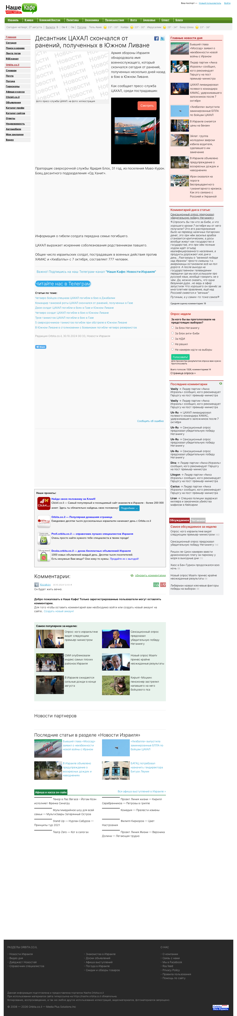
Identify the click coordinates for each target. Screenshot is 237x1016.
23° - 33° (113, 27)
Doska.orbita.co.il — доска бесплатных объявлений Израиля (91, 550)
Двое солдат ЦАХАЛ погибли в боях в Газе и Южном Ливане (74, 307)
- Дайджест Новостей (22, 962)
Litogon (175, 474)
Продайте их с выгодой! (124, 558)
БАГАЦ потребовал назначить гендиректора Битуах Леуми (147, 767)
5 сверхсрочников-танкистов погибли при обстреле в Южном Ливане (81, 322)
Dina (173, 462)
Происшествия (114, 19)
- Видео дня (15, 958)
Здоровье (149, 19)
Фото (133, 19)
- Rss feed (167, 966)
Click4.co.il (13, 97)
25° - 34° (172, 27)
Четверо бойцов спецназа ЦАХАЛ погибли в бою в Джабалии (75, 297)
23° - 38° (205, 27)
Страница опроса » (183, 373)
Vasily (174, 388)
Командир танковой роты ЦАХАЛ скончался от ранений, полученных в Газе (84, 302)
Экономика (92, 19)
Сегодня (11, 42)
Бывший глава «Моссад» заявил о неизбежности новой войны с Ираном (79, 745)
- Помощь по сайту (173, 978)
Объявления (13, 102)
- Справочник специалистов (25, 966)
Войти (227, 3)
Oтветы (10, 118)
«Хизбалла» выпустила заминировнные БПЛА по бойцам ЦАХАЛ (147, 745)
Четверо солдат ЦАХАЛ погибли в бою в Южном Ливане (72, 312)
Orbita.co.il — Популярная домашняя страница (81, 516)
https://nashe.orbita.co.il (87, 996)
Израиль (13, 19)
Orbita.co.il (12, 64)
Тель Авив (95, 27)
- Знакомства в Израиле (100, 954)
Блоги (179, 19)
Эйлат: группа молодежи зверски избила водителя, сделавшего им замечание (202, 143)
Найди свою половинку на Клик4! (73, 498)
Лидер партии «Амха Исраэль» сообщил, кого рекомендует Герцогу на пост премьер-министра (203, 70)
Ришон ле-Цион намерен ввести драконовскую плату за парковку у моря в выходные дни (193, 555)
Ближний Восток (49, 19)
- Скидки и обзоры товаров (102, 970)
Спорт (165, 19)
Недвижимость (15, 123)
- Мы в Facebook (171, 962)
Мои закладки (15, 134)
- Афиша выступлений (98, 962)
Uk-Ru (175, 412)
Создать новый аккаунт (59, 611)
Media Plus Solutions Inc (61, 1006)
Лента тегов (13, 53)
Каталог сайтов (15, 113)
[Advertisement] (100, 205)
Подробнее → (129, 508)
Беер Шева (186, 27)
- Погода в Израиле (97, 966)
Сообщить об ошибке (150, 421)
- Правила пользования (176, 974)
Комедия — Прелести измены (140, 810)
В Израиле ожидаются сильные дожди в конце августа (80, 681)
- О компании (169, 954)
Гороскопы (13, 86)
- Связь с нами (170, 958)
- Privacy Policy (170, 970)
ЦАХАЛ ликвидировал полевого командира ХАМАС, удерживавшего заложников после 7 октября (206, 92)
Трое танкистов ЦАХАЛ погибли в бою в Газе (64, 317)
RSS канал (12, 58)
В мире (29, 19)
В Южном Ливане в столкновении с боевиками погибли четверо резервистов (86, 327)
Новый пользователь (210, 3)
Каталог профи (15, 107)
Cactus (175, 486)
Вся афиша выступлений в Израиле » (142, 791)
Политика (72, 19)
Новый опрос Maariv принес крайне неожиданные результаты (147, 659)
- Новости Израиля (20, 954)
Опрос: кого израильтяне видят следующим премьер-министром (81, 635)
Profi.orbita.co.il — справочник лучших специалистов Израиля (92, 533)
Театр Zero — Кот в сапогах (71, 832)
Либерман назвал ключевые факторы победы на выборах (195, 587)
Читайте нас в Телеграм (63, 283)
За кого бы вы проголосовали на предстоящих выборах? (193, 321)
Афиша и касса (15, 91)
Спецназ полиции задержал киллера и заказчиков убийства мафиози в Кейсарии (194, 501)
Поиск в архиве (15, 48)
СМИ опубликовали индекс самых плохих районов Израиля (79, 659)
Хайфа (124, 27)
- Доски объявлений (97, 958)
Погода (81, 27)
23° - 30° (140, 27)
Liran (174, 498)
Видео (10, 139)
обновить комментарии (150, 575)
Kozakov (45, 584)
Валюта (50, 27)
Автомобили (13, 129)
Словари (11, 70)
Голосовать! (180, 357)
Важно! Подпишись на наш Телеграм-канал (96, 272)
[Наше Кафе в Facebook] (156, 38)
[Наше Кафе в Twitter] (162, 38)
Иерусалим (154, 27)
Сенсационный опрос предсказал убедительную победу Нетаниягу (192, 216)
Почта (10, 75)
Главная (11, 36)
